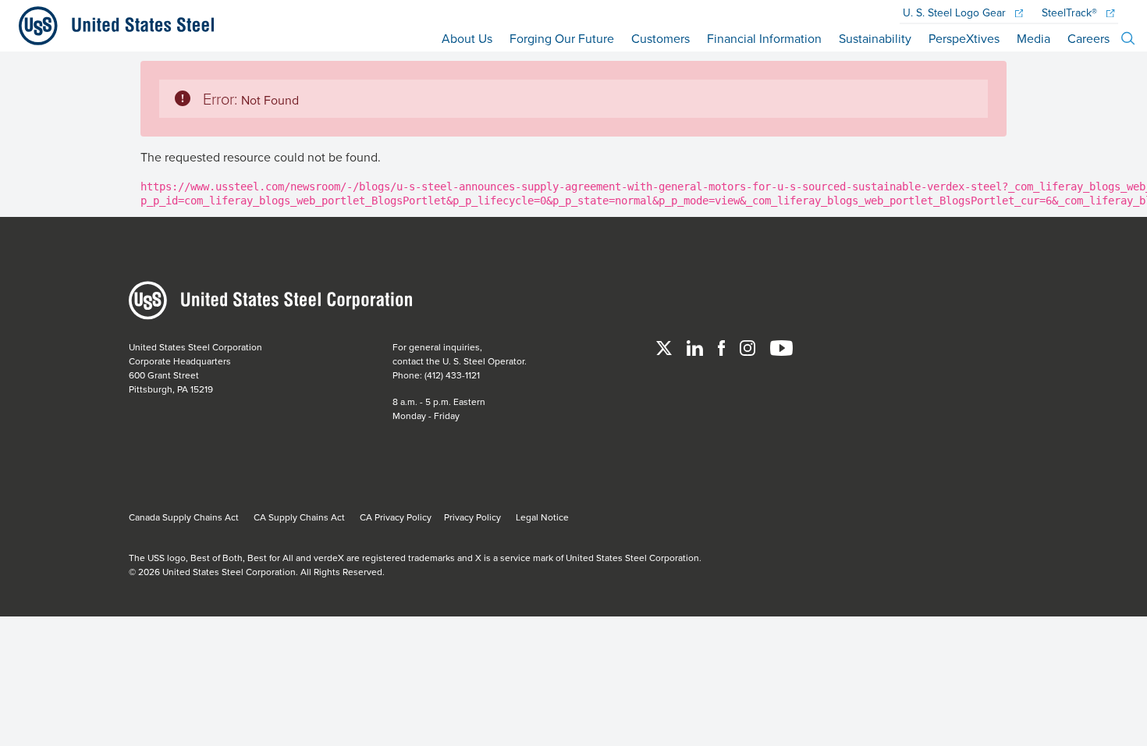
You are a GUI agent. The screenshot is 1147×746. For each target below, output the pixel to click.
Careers (1088, 38)
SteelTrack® (1071, 13)
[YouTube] (781, 346)
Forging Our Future (562, 38)
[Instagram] (749, 346)
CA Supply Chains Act (299, 517)
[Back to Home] (110, 25)
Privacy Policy (472, 517)
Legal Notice (542, 517)
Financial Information (764, 38)
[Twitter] (665, 346)
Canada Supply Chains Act (184, 517)
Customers (660, 38)
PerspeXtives (964, 38)
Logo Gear (956, 13)
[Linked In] (696, 346)
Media (1033, 38)
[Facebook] (722, 346)
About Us (467, 38)
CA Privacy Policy (395, 517)
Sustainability (875, 38)
